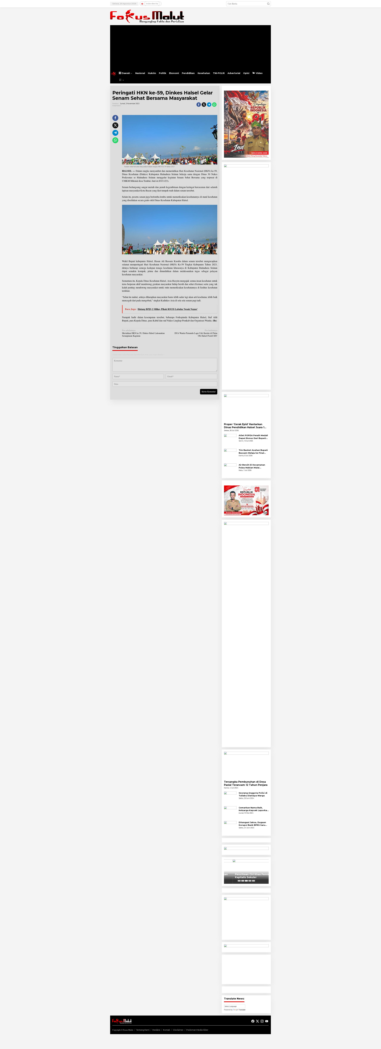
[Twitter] (257, 1021)
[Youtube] (267, 1021)
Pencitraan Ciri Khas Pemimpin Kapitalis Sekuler (246, 876)
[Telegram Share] (209, 104)
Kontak (166, 1030)
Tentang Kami (142, 1030)
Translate (242, 1010)
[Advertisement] (190, 47)
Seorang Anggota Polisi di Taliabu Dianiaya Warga (253, 794)
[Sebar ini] (198, 104)
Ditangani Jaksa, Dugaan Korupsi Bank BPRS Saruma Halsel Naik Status (254, 823)
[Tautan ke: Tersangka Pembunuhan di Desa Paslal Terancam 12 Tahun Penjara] (246, 765)
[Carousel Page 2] (242, 881)
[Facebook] (253, 1021)
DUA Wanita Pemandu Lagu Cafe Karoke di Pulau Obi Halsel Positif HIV (196, 333)
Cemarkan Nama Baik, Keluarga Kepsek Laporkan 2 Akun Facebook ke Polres (254, 809)
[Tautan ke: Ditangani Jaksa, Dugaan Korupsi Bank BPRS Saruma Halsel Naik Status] (230, 826)
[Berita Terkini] (147, 16)
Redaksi (156, 1030)
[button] (268, 3)
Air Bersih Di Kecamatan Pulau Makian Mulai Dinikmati (252, 466)
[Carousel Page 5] (253, 881)
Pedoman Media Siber (197, 1030)
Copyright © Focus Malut (122, 1029)
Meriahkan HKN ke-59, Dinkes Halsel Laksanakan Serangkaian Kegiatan (143, 333)
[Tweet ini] (204, 104)
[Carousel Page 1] (239, 881)
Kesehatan (116, 106)
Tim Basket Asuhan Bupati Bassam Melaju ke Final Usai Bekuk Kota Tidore (253, 451)
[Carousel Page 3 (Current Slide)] (246, 881)
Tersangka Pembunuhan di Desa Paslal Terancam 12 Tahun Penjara (245, 783)
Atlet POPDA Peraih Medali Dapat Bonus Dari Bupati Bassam (253, 436)
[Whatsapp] (214, 104)
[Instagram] (262, 1021)
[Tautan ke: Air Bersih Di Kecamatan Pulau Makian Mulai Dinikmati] (230, 469)
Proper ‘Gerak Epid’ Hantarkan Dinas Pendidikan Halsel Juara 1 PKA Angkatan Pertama (244, 426)
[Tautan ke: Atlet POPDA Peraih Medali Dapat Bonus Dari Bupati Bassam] (230, 440)
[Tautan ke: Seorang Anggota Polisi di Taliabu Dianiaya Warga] (230, 797)
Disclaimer (178, 1030)
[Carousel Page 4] (249, 881)
